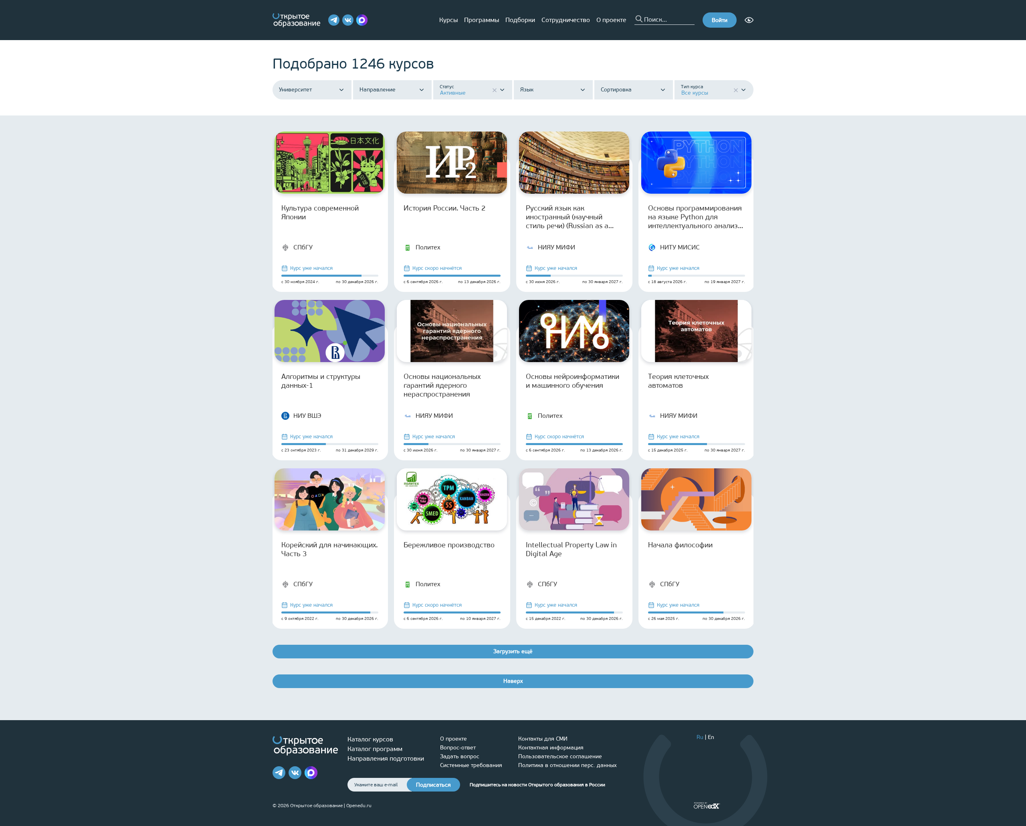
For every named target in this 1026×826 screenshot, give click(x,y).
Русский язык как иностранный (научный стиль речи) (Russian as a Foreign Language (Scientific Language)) (572, 217)
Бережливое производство (449, 545)
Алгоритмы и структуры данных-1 (320, 381)
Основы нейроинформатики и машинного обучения (572, 381)
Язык (526, 90)
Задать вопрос (459, 756)
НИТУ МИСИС (680, 247)
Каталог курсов (370, 739)
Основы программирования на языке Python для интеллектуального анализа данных (695, 217)
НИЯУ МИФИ (556, 247)
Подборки (520, 20)
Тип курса (692, 86)
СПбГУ (303, 247)
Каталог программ (374, 749)
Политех (428, 247)
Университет (295, 90)
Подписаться (433, 784)
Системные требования (471, 765)
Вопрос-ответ (458, 747)
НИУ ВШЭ (307, 415)
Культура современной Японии (320, 212)
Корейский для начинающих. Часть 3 (329, 549)
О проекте (611, 20)
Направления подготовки (385, 758)
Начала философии (680, 545)
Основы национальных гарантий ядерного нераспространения (442, 385)
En (711, 737)
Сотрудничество (565, 20)
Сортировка (616, 90)
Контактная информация (551, 747)
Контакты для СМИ (543, 738)
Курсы (448, 20)
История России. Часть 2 (445, 208)
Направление (378, 90)
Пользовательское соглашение (560, 756)
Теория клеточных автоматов (678, 381)
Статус (447, 86)
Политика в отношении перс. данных (567, 765)
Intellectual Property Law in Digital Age (571, 549)
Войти (719, 20)
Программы (481, 20)
